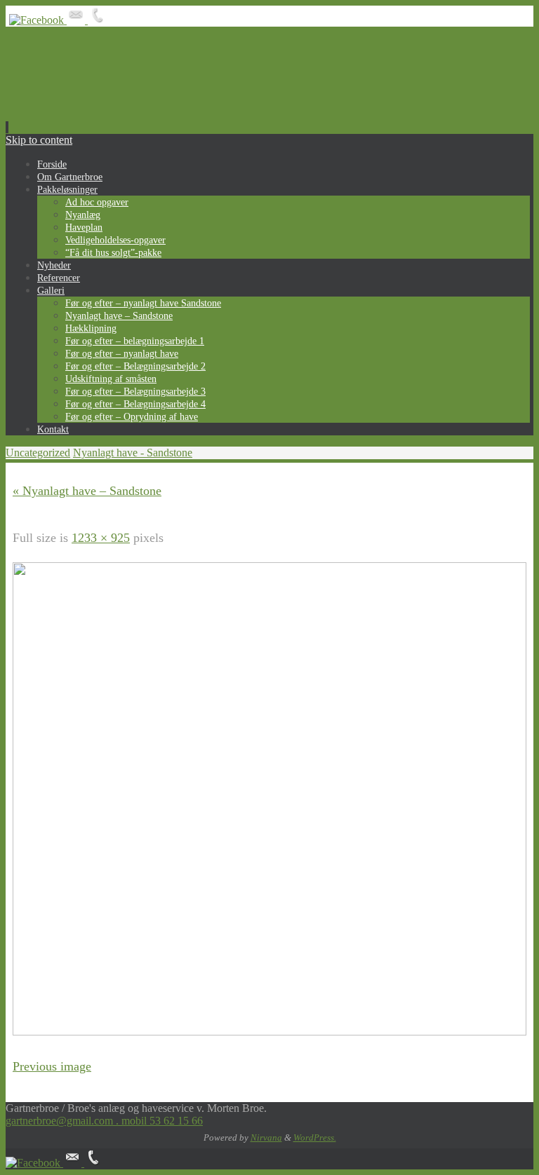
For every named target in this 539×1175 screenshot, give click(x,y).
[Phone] (97, 20)
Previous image (52, 1066)
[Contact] (77, 20)
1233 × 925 (101, 538)
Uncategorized (38, 453)
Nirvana (266, 1137)
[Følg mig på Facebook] (38, 20)
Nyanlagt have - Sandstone (132, 453)
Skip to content (39, 140)
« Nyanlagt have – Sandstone (87, 491)
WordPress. (314, 1137)
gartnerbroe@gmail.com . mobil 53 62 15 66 (104, 1121)
